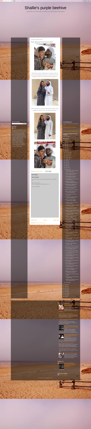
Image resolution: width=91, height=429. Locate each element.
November (68, 153)
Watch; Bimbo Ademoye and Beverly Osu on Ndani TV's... (71, 219)
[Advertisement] (45, 25)
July (66, 160)
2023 (66, 145)
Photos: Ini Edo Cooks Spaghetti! (70, 353)
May (67, 164)
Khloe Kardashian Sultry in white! (71, 189)
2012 (66, 296)
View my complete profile (17, 146)
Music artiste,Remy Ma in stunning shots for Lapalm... (72, 258)
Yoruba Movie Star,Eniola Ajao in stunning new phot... (71, 214)
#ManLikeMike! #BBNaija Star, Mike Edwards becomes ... (71, 185)
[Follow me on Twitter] (62, 374)
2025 (66, 142)
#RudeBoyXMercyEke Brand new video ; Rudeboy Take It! (71, 248)
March (67, 167)
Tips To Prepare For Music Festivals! (66, 343)
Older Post (56, 220)
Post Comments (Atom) (40, 222)
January (67, 282)
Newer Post (34, 220)
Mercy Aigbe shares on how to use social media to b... (72, 179)
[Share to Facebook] (49, 171)
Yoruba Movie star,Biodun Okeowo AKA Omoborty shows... (72, 280)
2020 (66, 150)
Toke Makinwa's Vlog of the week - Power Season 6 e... (72, 266)
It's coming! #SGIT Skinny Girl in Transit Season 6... (71, 253)
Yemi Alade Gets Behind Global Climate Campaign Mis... (71, 197)
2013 (66, 294)
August (67, 159)
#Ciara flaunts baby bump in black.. (72, 246)
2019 (66, 284)
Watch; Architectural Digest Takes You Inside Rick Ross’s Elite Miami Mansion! (71, 326)
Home (45, 220)
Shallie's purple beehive (45, 8)
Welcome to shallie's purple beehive (66, 363)
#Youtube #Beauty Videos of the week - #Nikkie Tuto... (71, 264)
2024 (66, 144)
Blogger (50, 377)
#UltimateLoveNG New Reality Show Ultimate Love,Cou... (71, 208)
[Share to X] (48, 171)
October (67, 155)
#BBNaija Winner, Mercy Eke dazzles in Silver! (70, 227)
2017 (66, 288)
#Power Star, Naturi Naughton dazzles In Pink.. (71, 244)
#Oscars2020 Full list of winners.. (71, 250)
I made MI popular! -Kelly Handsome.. (66, 313)
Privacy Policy (41, 377)
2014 (66, 293)
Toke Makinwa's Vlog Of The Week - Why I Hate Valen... (72, 206)
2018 (66, 286)
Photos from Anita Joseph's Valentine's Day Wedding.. (70, 200)
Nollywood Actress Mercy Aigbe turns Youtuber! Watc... (71, 225)
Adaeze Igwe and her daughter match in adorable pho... (71, 188)
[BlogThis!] (47, 171)
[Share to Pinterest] (50, 171)
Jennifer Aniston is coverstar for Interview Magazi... (71, 203)
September (68, 157)
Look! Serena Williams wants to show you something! (71, 269)
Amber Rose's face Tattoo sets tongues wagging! (71, 216)
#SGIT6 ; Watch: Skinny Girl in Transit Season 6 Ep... (71, 174)
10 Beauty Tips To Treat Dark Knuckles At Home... (70, 306)
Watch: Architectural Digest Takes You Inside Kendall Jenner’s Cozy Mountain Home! (70, 335)
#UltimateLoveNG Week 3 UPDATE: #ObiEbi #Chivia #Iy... (72, 182)
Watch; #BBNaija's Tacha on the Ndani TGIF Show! (71, 255)
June (67, 162)
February (67, 169)
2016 (66, 289)
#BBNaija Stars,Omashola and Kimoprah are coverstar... (71, 272)
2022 (66, 147)
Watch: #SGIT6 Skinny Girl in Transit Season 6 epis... (71, 192)
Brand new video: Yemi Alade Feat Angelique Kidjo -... (72, 277)
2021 (66, 149)
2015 (66, 291)
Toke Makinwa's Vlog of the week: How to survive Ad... (71, 171)
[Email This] (45, 171)
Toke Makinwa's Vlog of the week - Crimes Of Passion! (72, 241)
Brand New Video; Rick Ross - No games (67, 348)
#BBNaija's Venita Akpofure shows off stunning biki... (72, 211)
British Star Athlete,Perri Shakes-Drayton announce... (71, 233)
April (67, 165)
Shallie (14, 128)
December (68, 152)
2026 (66, 140)
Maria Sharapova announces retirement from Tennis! (70, 177)
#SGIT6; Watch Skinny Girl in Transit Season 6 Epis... (71, 222)
